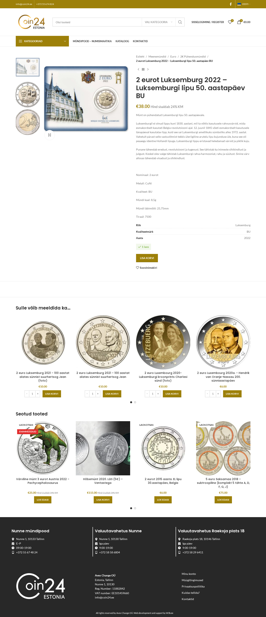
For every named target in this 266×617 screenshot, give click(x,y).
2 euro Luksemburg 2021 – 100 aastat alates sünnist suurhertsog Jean (103, 375)
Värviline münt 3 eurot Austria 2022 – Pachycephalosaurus (42, 481)
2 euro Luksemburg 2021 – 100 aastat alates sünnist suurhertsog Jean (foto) (42, 377)
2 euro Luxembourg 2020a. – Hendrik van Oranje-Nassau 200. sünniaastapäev (223, 377)
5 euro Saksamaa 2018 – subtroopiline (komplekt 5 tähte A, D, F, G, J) (223, 483)
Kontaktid (188, 599)
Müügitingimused (192, 580)
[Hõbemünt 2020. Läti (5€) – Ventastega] (103, 448)
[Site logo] (32, 21)
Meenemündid (157, 56)
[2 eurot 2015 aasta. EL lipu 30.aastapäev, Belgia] (163, 448)
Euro (173, 56)
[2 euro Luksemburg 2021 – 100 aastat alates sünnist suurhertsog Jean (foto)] (43, 342)
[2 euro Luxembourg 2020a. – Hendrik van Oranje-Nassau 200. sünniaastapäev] (223, 342)
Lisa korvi (147, 258)
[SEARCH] (180, 22)
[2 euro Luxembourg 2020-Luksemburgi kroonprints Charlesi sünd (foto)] (163, 342)
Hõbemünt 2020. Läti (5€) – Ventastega (103, 481)
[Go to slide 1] (131, 402)
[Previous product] (138, 69)
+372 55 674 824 (45, 4)
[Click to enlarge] (50, 135)
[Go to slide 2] (135, 402)
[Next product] (148, 69)
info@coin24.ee (24, 4)
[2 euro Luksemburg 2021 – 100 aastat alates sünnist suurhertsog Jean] (103, 342)
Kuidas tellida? (191, 592)
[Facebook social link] (230, 4)
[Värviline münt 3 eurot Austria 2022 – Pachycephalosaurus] (43, 448)
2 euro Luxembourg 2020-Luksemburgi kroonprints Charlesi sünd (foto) (163, 377)
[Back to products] (143, 69)
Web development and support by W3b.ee (153, 613)
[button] (52, 393)
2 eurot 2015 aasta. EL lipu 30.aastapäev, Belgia (163, 481)
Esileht (140, 56)
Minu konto (189, 573)
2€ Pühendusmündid (193, 56)
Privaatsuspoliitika (193, 586)
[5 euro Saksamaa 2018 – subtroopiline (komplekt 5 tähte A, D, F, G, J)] (223, 448)
